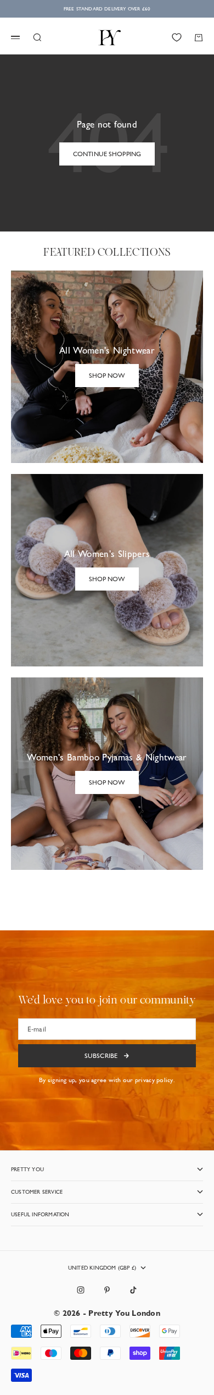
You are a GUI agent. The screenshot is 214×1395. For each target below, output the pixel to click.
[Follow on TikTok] (133, 1290)
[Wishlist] (176, 37)
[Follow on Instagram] (80, 1290)
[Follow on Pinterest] (107, 1290)
